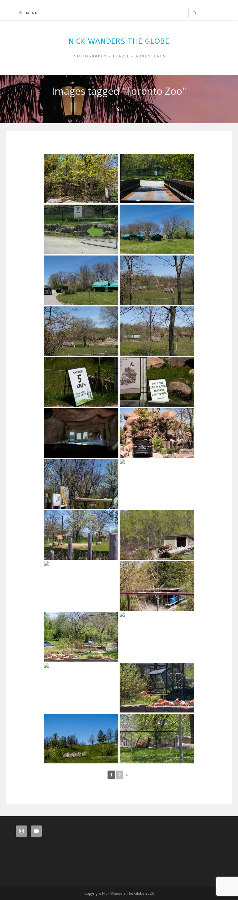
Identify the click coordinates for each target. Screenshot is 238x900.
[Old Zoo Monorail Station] (157, 586)
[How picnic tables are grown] (81, 738)
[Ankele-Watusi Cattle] (157, 535)
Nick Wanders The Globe (119, 41)
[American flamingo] (81, 637)
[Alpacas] (157, 738)
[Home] (119, 109)
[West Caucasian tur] (157, 484)
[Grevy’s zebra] (81, 331)
